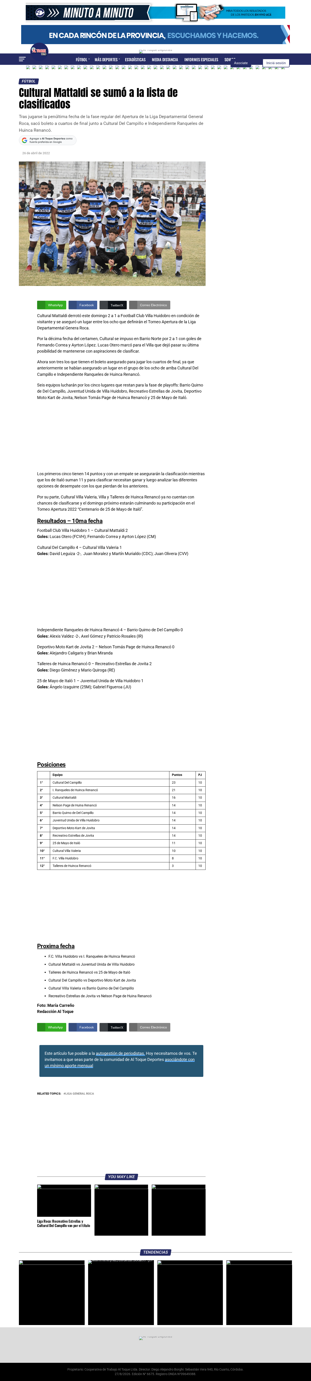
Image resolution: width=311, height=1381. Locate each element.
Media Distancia (165, 59)
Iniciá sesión (276, 63)
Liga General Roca (79, 1093)
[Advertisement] (121, 437)
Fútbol (81, 59)
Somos (229, 59)
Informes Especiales (201, 59)
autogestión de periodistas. (120, 1053)
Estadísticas (135, 59)
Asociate (241, 63)
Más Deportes (106, 59)
